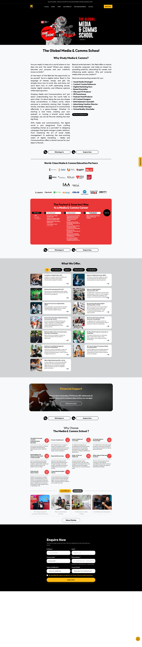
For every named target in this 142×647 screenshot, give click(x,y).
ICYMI (73, 612)
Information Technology (36, 612)
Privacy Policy (96, 612)
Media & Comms (34, 625)
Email (73, 549)
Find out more (71, 403)
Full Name (50, 549)
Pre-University (54, 609)
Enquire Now (87, 152)
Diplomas (53, 612)
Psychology (33, 621)
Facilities (74, 618)
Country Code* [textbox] (52, 561)
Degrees (53, 615)
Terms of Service (77, 575)
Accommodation (76, 621)
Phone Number (76, 557)
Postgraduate (54, 618)
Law (31, 609)
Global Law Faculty (77, 625)
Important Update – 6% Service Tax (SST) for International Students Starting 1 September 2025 (70, 1)
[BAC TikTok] (106, 636)
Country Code (51, 557)
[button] (138, 637)
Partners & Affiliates (77, 609)
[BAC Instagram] (97, 636)
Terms (94, 609)
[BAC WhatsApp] (103, 636)
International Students (77, 615)
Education (32, 618)
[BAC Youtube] (100, 636)
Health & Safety (97, 615)
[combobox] (58, 561)
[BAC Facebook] (91, 636)
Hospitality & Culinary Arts (36, 628)
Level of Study (76, 567)
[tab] (47, 269)
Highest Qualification (53, 567)
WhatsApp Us (59, 152)
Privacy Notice (89, 575)
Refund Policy (96, 618)
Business (32, 615)
